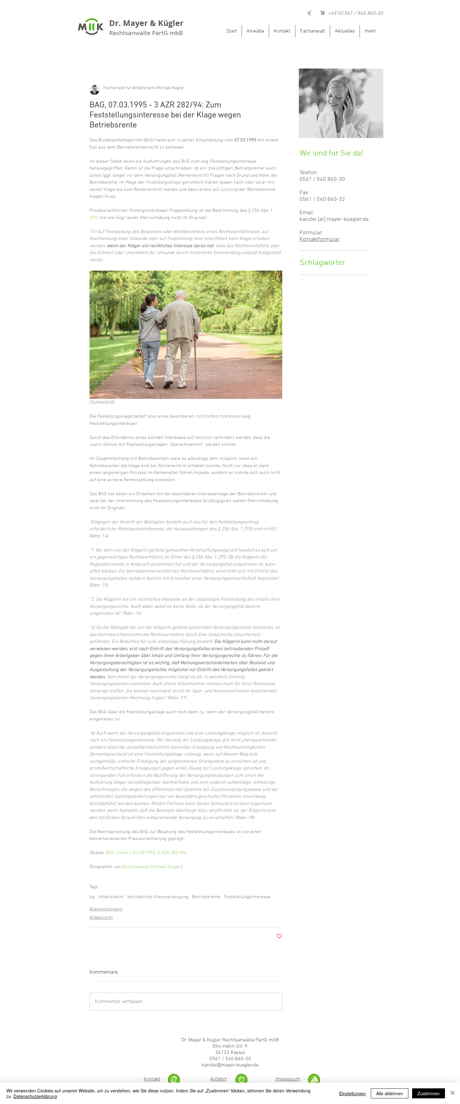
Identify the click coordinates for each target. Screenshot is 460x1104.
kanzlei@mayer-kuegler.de (230, 1065)
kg (92, 897)
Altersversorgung (105, 909)
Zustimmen (428, 1093)
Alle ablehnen (389, 1093)
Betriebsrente (206, 897)
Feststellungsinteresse (247, 897)
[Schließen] (452, 1093)
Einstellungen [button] (352, 1093)
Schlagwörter (322, 263)
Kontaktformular (319, 239)
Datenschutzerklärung (35, 1096)
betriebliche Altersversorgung (157, 897)
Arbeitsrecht (111, 897)
